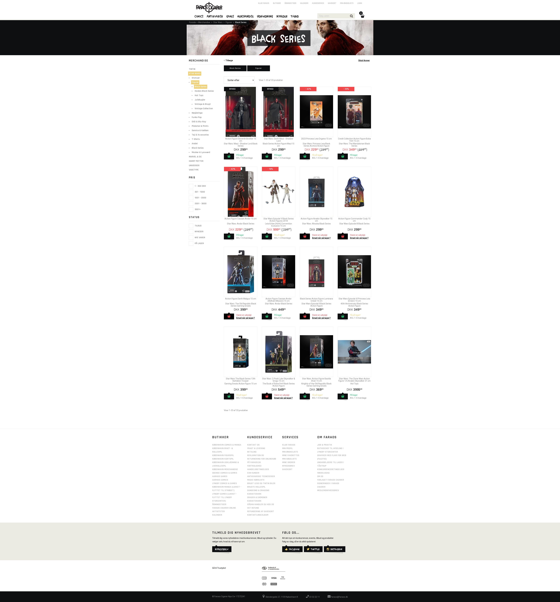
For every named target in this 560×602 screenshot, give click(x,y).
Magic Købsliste (256, 479)
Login (359, 3)
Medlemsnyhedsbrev (328, 490)
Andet (195, 143)
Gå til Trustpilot (219, 568)
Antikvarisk (215, 16)
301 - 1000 (199, 191)
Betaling (252, 451)
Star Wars (217, 22)
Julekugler (200, 99)
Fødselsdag (323, 472)
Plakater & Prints (200, 126)
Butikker (277, 3)
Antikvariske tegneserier (261, 476)
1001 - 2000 (200, 197)
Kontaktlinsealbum (257, 514)
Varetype (194, 169)
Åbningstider (290, 3)
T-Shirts (196, 139)
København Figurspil (223, 455)
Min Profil (287, 448)
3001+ (197, 209)
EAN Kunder (253, 472)
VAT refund (253, 507)
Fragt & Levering (256, 448)
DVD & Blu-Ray (199, 121)
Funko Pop (197, 117)
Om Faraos (327, 437)
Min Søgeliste (289, 458)
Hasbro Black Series (204, 91)
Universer (194, 165)
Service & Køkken (200, 130)
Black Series (240, 22)
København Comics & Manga (226, 444)
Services (290, 437)
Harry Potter (196, 161)
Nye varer (199, 237)
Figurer (229, 22)
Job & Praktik (324, 444)
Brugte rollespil (256, 486)
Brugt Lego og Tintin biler (261, 483)
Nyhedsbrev (288, 465)
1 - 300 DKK (200, 186)
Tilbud (198, 225)
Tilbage (229, 60)
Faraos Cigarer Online (224, 507)
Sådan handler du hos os (260, 504)
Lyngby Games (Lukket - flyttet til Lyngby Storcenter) (224, 497)
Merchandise (204, 22)
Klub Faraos (263, 3)
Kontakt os (253, 444)
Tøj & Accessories (200, 134)
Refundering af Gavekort (260, 511)
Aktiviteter (218, 511)
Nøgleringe (197, 112)
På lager (199, 243)
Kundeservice (318, 3)
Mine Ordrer (288, 462)
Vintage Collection (204, 108)
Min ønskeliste (347, 3)
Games (230, 16)
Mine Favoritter (290, 455)
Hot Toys (199, 95)
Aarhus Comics (220, 479)
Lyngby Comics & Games (224, 483)
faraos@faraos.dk (339, 597)
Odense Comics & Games (224, 472)
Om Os (320, 476)
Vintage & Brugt (203, 104)
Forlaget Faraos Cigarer (330, 479)
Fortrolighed (254, 465)
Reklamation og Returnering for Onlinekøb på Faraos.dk (261, 459)
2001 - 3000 (200, 203)
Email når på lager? (321, 238)
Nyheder (198, 231)
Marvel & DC (195, 156)
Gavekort (332, 3)
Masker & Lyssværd (201, 152)
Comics (199, 16)
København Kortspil (223, 458)
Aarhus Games (219, 476)
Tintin (192, 69)
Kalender (304, 3)
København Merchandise (225, 469)
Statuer (196, 77)
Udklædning (265, 16)
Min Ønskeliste (290, 451)
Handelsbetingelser (258, 469)
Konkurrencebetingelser (330, 469)
